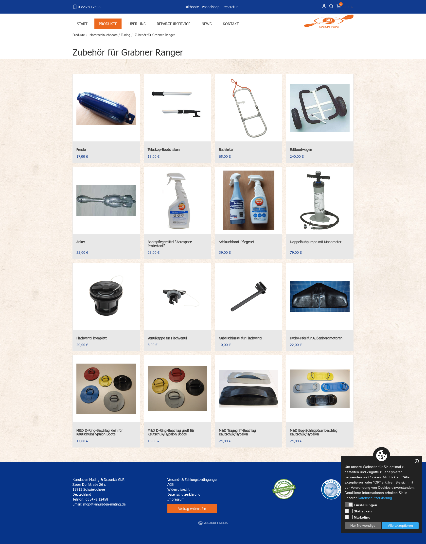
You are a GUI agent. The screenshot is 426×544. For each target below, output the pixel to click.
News (207, 23)
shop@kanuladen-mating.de (104, 504)
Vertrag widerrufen (192, 508)
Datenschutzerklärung (183, 494)
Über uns (136, 23)
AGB (170, 484)
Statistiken (363, 511)
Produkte (108, 23)
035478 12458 (89, 7)
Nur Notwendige (362, 525)
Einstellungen (365, 505)
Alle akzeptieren (400, 525)
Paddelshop (210, 7)
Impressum (175, 499)
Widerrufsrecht (178, 489)
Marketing (362, 517)
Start (82, 23)
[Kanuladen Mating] (329, 20)
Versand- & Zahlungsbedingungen (192, 479)
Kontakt (231, 23)
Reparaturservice (173, 23)
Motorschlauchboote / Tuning (109, 35)
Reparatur (230, 7)
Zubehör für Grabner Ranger (155, 35)
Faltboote (192, 7)
